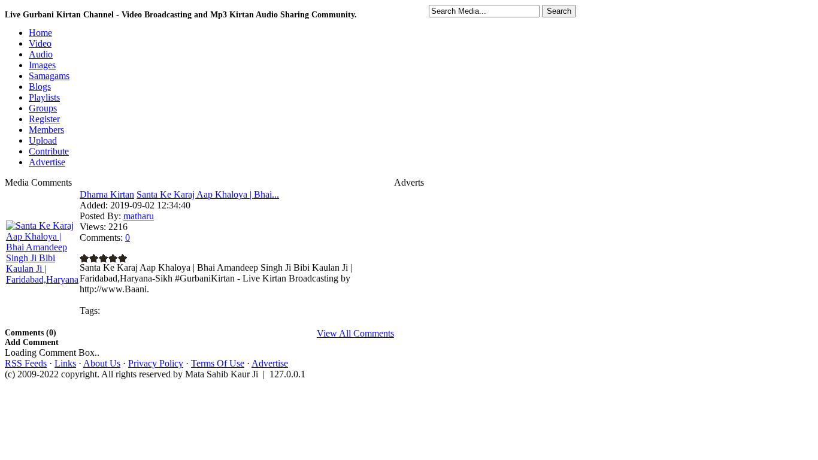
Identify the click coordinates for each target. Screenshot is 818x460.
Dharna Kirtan (107, 194)
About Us (101, 363)
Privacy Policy (155, 363)
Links (65, 363)
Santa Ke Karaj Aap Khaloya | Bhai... (208, 194)
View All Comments (355, 333)
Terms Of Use (217, 363)
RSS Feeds (26, 363)
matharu (138, 216)
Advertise (270, 363)
